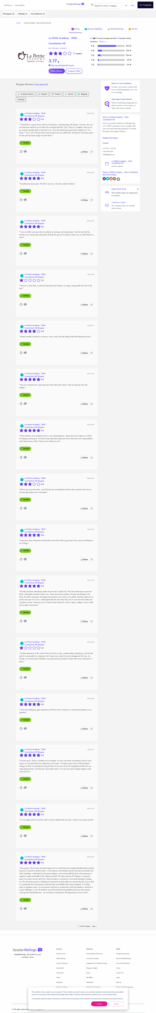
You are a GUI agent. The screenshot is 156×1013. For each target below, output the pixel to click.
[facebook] (104, 179)
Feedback (59, 982)
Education (63, 48)
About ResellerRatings (123, 958)
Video (58, 977)
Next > (94, 926)
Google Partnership (122, 954)
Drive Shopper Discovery (94, 954)
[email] (114, 179)
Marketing (89, 982)
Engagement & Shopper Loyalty (96, 963)
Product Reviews (62, 963)
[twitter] (107, 179)
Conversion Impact (92, 958)
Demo (88, 973)
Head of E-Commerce (93, 987)
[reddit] (111, 179)
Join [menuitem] (126, 5)
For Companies (145, 5)
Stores (18, 23)
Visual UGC (60, 973)
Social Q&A (60, 968)
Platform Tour (61, 954)
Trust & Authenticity (123, 963)
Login (118, 977)
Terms (118, 968)
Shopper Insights (92, 968)
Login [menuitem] (132, 5)
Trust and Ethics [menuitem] (19, 5)
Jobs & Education (54, 48)
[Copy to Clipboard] (118, 179)
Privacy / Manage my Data (124, 987)
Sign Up (118, 982)
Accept (99, 1004)
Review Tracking (61, 987)
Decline (116, 1004)
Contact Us (120, 973)
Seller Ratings (60, 958)
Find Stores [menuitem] (7, 5)
